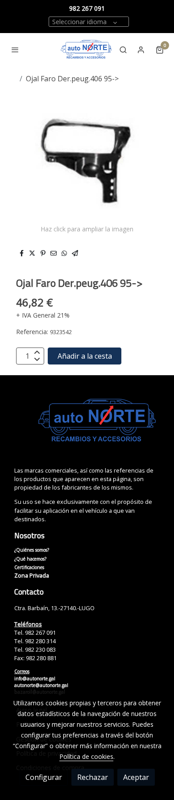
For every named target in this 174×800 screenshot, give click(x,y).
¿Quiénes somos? (31, 550)
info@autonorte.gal (34, 678)
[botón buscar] (123, 50)
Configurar (43, 777)
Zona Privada (31, 575)
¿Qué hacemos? (30, 559)
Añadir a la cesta (85, 356)
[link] (86, 50)
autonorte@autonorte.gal (41, 685)
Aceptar (136, 777)
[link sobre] (87, 426)
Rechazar (92, 777)
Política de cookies (86, 756)
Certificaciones (29, 567)
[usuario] (141, 50)
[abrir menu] (15, 50)
